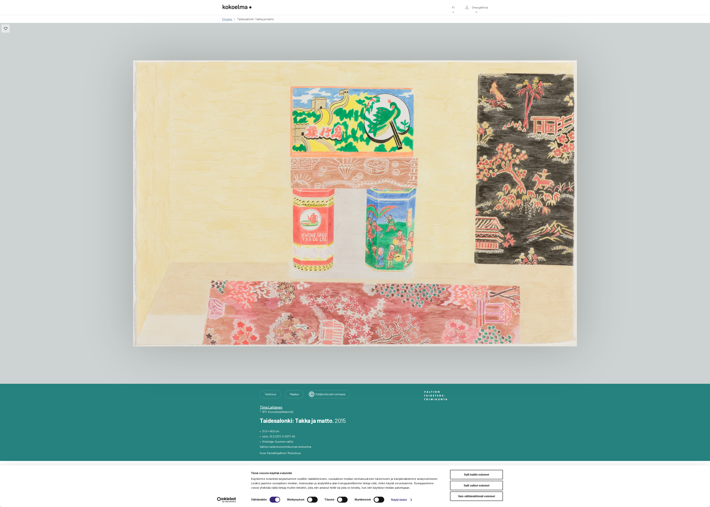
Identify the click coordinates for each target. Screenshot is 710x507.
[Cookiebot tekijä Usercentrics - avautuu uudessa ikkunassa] (226, 500)
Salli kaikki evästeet (476, 474)
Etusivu (227, 19)
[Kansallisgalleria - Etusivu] (237, 7)
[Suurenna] (355, 203)
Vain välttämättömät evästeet (476, 496)
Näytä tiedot (399, 499)
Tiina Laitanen (271, 407)
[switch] (312, 500)
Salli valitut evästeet (476, 485)
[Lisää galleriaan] (5, 28)
